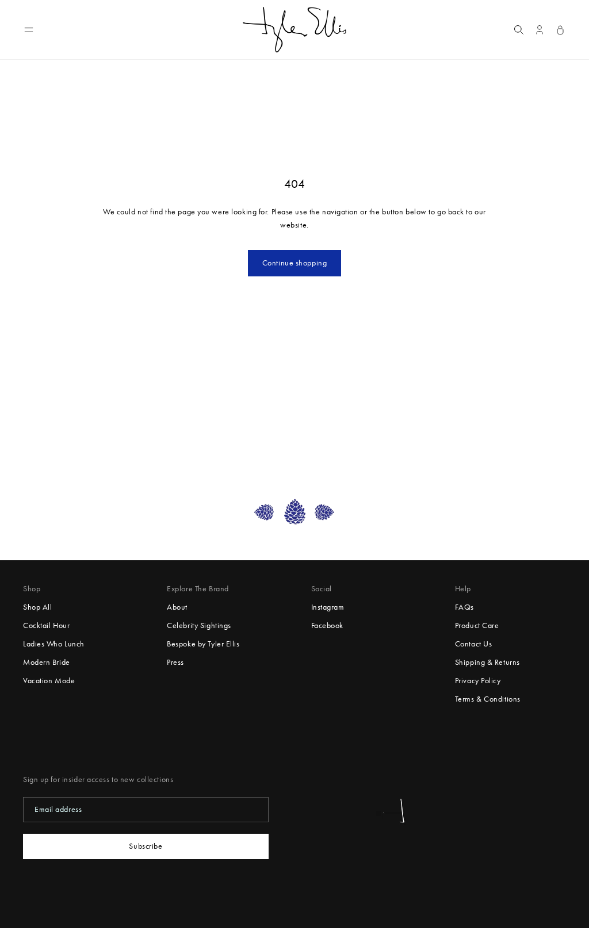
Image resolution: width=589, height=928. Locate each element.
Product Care (477, 625)
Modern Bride (46, 662)
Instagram (328, 607)
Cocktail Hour (46, 625)
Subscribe (145, 846)
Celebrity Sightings (199, 625)
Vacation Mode (49, 681)
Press (175, 662)
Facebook (327, 625)
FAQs (464, 607)
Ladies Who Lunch (54, 644)
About (177, 607)
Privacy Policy (478, 681)
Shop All (37, 607)
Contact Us (473, 644)
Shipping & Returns (487, 662)
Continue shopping (294, 263)
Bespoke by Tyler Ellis (203, 644)
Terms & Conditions (488, 699)
